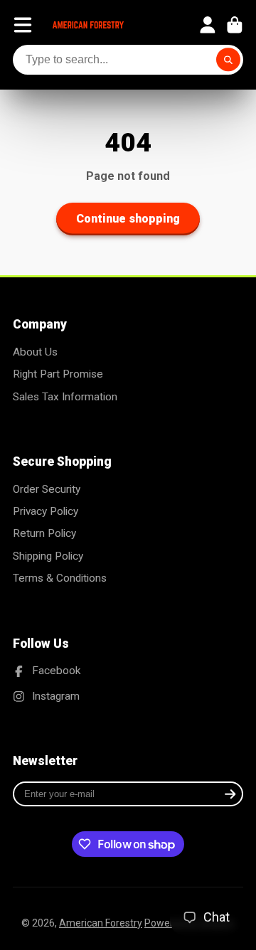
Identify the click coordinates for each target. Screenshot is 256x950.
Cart (234, 24)
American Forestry (100, 923)
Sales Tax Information (65, 396)
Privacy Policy (45, 511)
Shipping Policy (48, 556)
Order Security (46, 489)
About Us (35, 352)
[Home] (88, 24)
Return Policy (44, 533)
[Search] (228, 60)
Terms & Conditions (60, 578)
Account (207, 24)
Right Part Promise (58, 374)
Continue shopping (128, 218)
